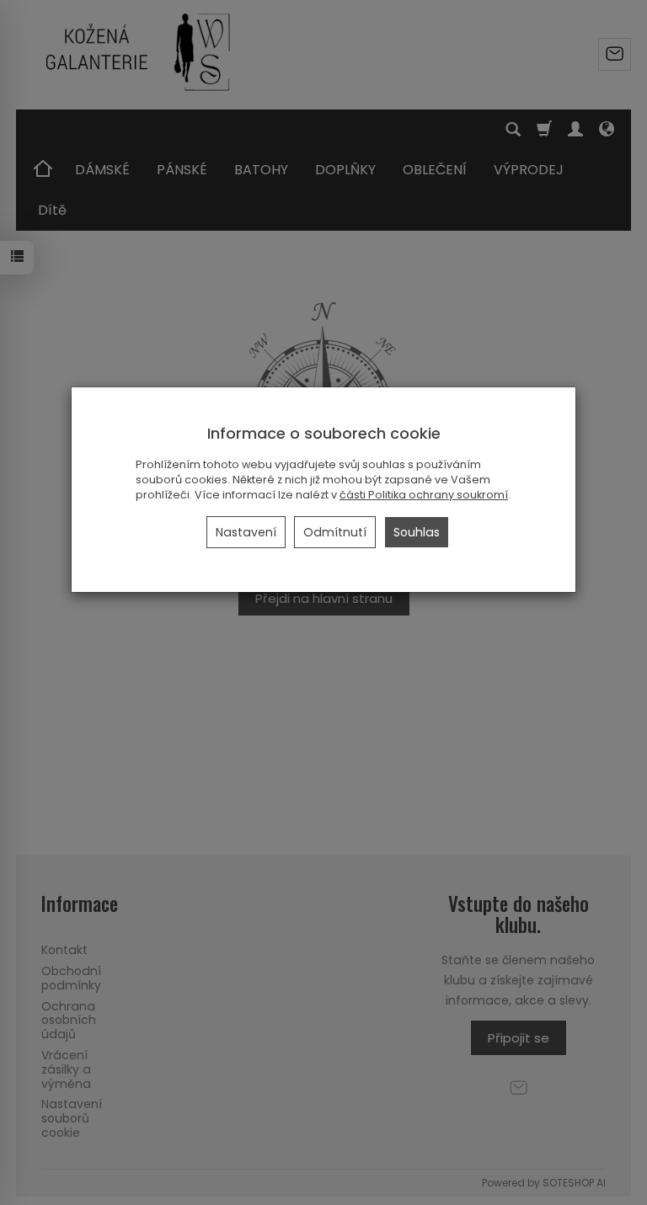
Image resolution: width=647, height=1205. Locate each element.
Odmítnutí (334, 532)
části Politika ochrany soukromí (424, 495)
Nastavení (246, 532)
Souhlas (416, 532)
